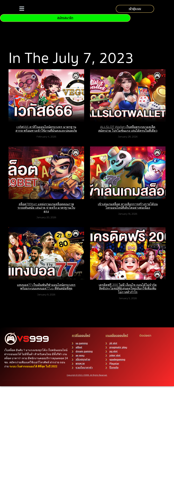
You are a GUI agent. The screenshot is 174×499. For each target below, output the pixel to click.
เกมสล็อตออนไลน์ (117, 335)
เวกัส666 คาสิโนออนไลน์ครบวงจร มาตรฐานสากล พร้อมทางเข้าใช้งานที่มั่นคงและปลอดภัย (46, 129)
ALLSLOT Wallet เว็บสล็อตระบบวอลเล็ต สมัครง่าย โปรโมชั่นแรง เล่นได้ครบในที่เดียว (127, 129)
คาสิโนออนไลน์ (81, 335)
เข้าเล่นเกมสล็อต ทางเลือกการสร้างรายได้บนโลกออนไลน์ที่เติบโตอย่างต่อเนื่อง (128, 206)
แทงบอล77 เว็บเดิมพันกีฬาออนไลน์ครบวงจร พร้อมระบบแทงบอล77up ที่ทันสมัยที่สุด (46, 286)
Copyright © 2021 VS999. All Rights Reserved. (87, 375)
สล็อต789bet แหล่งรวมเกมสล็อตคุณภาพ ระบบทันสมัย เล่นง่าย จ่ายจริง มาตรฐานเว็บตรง (46, 207)
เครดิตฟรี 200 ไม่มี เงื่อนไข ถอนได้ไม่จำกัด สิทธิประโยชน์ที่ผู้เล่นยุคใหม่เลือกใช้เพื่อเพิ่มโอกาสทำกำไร (128, 288)
